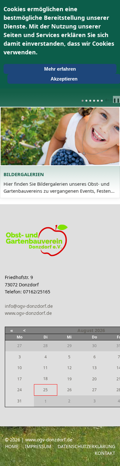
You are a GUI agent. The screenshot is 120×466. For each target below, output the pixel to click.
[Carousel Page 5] (98, 101)
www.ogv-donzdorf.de (28, 313)
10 (19, 367)
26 (69, 389)
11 (45, 367)
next (113, 100)
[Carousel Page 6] (102, 101)
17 (19, 379)
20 (94, 379)
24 (19, 389)
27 (94, 389)
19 (69, 379)
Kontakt (105, 453)
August (85, 330)
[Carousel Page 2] (86, 101)
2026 (100, 330)
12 (69, 367)
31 (19, 401)
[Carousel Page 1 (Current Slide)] (83, 101)
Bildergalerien (24, 174)
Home (12, 446)
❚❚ (116, 100)
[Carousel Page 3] (90, 101)
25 (45, 389)
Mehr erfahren (60, 69)
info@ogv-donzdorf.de (29, 306)
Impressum (38, 446)
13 (94, 367)
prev (108, 100)
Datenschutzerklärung (86, 446)
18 (45, 378)
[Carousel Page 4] (94, 101)
